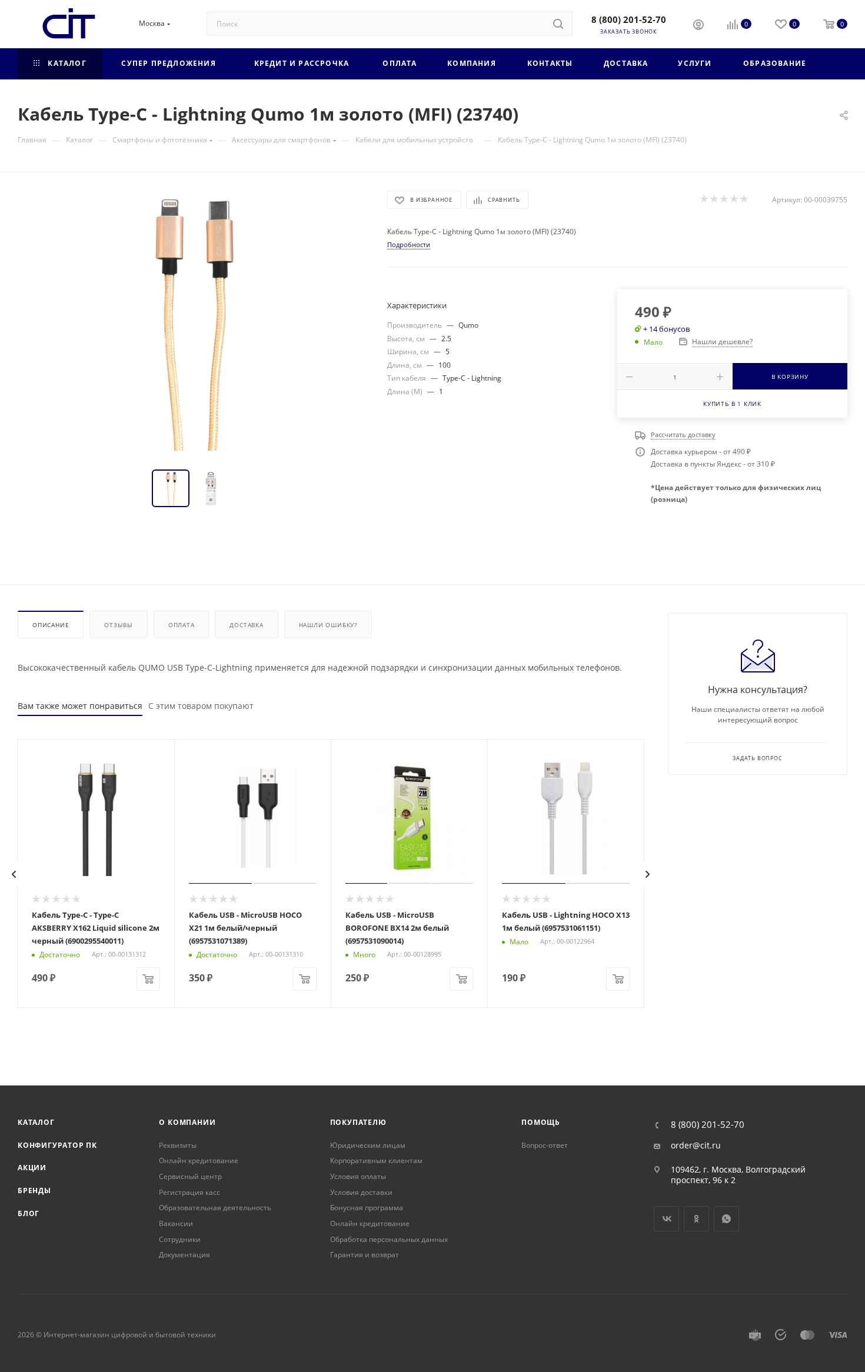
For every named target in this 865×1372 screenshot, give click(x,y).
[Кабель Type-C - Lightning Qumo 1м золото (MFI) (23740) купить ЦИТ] (191, 323)
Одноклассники (696, 1218)
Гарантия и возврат (364, 1255)
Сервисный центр (190, 1176)
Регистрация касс (189, 1192)
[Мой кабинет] (698, 26)
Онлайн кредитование (198, 1160)
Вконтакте (666, 1218)
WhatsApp (726, 1218)
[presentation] (14, 874)
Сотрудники (180, 1239)
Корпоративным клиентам (376, 1160)
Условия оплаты (358, 1176)
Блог (28, 1213)
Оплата (181, 625)
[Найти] (558, 23)
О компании (187, 1122)
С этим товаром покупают (201, 705)
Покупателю (358, 1122)
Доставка (246, 625)
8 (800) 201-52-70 (628, 19)
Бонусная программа (366, 1208)
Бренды (34, 1190)
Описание (50, 625)
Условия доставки (361, 1192)
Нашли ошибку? (328, 625)
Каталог (36, 1122)
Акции (32, 1168)
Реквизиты (178, 1145)
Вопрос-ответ (544, 1145)
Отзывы (118, 625)
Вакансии (176, 1223)
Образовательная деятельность (215, 1208)
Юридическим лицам (367, 1145)
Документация (184, 1255)
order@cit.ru (696, 1145)
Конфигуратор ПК (57, 1145)
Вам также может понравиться (80, 705)
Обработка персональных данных (389, 1239)
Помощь (540, 1122)
